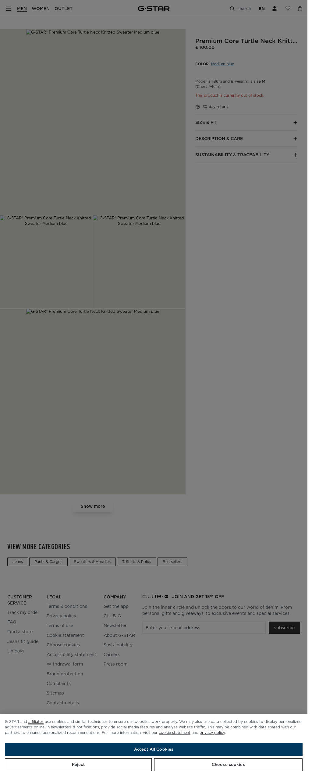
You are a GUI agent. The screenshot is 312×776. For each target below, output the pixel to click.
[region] (153, 745)
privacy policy (212, 732)
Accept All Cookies (153, 749)
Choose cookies (228, 764)
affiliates (36, 721)
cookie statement (174, 732)
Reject (78, 764)
